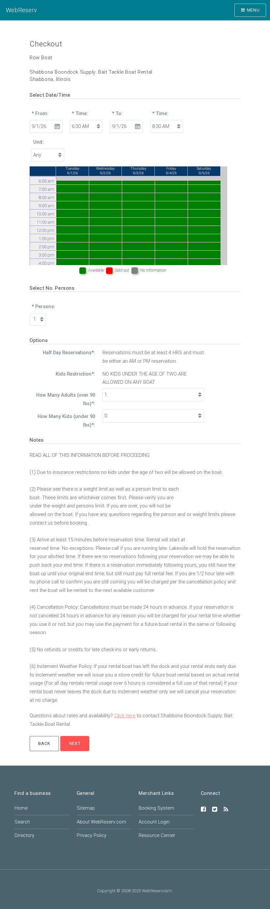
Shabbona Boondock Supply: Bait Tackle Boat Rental (91, 72)
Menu (253, 10)
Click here (124, 716)
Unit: (38, 142)
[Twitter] (214, 810)
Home (21, 808)
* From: (40, 113)
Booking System (156, 808)
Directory (24, 835)
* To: (117, 113)
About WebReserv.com (101, 822)
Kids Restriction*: (75, 374)
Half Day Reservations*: (69, 353)
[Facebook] (203, 810)
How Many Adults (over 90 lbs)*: (65, 399)
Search (22, 822)
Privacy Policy (91, 835)
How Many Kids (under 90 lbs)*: (66, 420)
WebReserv (21, 10)
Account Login (154, 822)
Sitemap (86, 808)
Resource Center (157, 835)
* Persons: (43, 306)
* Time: (80, 113)
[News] (226, 810)
